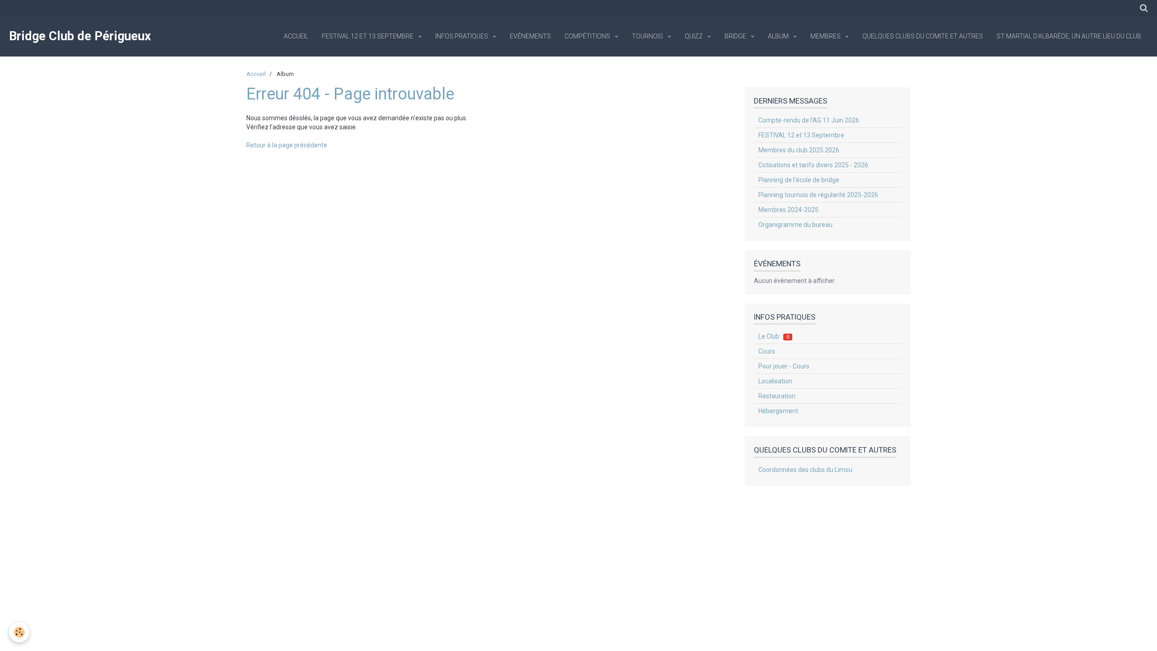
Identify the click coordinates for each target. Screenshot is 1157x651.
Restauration (776, 396)
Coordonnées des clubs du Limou (805, 469)
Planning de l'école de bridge (798, 180)
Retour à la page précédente (286, 145)
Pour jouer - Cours (783, 366)
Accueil (296, 36)
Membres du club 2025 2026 (798, 150)
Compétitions (587, 36)
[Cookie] (19, 632)
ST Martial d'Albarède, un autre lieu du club (1069, 36)
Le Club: (774, 336)
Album (779, 36)
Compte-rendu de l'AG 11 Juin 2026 (808, 120)
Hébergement (778, 411)
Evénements (530, 36)
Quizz (694, 36)
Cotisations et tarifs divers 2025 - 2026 (813, 165)
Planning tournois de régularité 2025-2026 (818, 194)
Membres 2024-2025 (788, 209)
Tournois (648, 36)
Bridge (736, 36)
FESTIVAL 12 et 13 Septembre (368, 36)
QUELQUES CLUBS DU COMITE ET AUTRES (922, 36)
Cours (766, 351)
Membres (826, 36)
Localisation (775, 381)
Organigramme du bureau (795, 224)
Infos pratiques (462, 36)
